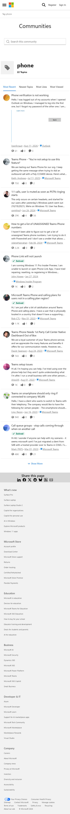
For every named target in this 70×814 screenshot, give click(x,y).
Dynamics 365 (9, 660)
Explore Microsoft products (14, 526)
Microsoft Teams (10, 676)
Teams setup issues (22, 364)
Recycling (48, 805)
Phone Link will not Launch (26, 256)
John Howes (17, 276)
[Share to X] (29, 479)
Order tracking (9, 567)
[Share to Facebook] (24, 479)
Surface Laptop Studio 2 (13, 505)
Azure (6, 701)
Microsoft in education (13, 598)
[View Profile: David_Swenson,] (6, 334)
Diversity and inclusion (13, 779)
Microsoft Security (11, 655)
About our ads (9, 809)
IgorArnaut (16, 145)
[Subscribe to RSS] (46, 479)
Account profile (10, 546)
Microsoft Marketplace (13, 727)
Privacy (35, 802)
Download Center (11, 551)
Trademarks (22, 805)
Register (52, 4)
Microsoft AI (9, 650)
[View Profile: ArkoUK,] (6, 367)
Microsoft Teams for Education (16, 608)
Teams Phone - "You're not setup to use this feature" (35, 161)
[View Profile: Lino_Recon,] (6, 395)
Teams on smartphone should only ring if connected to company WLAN (34, 395)
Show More (36, 463)
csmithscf (16, 210)
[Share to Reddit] (35, 479)
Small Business (10, 686)
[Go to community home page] (11, 4)
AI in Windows (9, 521)
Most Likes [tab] (41, 86)
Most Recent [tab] (9, 86)
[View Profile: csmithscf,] (6, 194)
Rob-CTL (15, 318)
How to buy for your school (14, 619)
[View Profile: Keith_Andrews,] (6, 161)
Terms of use (9, 805)
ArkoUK (15, 379)
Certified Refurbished (12, 572)
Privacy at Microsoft (12, 769)
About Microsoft (10, 758)
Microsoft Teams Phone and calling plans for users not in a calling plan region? (36, 296)
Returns (7, 562)
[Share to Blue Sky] (40, 479)
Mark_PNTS (17, 449)
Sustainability (9, 789)
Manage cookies (48, 802)
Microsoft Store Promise (13, 578)
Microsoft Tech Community (14, 722)
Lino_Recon (17, 412)
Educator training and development (18, 624)
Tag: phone (7, 14)
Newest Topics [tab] (26, 86)
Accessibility (9, 784)
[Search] (44, 5)
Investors (7, 774)
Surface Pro (8, 495)
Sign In (62, 4)
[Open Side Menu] (4, 4)
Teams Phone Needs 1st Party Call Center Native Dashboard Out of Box (38, 333)
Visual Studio (9, 738)
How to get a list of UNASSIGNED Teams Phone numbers (37, 225)
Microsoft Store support (13, 557)
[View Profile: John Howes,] (6, 258)
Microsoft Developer (12, 706)
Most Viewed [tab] (56, 86)
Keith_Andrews (18, 178)
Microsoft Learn (10, 712)
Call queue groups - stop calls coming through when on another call (37, 427)
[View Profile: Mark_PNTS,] (6, 428)
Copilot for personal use (13, 515)
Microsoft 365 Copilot (12, 681)
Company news (10, 763)
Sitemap (7, 802)
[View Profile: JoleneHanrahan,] (6, 226)
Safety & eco (36, 805)
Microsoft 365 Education (13, 614)
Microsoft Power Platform (14, 670)
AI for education (10, 634)
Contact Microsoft (21, 802)
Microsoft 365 (9, 665)
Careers (7, 753)
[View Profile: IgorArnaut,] (6, 97)
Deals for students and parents (16, 629)
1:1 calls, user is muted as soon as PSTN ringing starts (38, 193)
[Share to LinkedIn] (19, 479)
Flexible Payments (11, 583)
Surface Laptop (10, 500)
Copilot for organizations (13, 510)
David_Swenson (19, 350)
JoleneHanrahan (19, 242)
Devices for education (12, 603)
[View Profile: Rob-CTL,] (6, 297)
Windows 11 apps (11, 531)
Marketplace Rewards (12, 733)
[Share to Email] (51, 479)
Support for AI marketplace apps (16, 717)
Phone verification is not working (30, 95)
